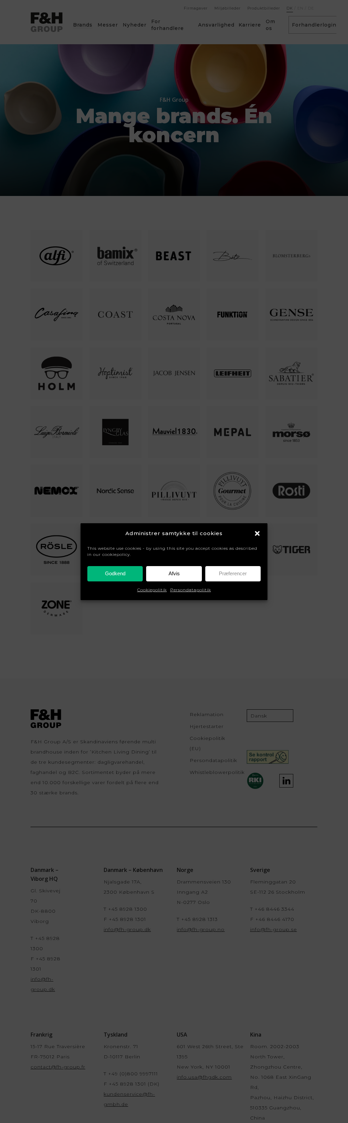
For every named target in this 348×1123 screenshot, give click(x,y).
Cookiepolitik (152, 589)
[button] (257, 533)
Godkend (115, 573)
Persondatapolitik (190, 589)
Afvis (174, 573)
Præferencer (233, 573)
